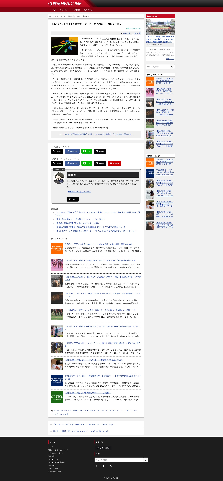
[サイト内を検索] (172, 66)
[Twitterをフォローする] (97, 466)
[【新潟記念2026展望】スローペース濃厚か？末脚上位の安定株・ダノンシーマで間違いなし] (150, 215)
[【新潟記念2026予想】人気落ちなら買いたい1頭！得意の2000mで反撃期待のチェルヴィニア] (57, 331)
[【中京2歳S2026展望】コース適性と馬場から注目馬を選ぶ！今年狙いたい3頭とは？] (57, 314)
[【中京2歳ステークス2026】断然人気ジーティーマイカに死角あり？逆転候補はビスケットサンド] (57, 298)
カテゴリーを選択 (103, 448)
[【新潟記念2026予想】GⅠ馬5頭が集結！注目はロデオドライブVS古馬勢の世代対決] (57, 265)
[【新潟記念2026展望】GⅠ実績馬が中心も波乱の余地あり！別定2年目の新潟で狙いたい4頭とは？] (57, 281)
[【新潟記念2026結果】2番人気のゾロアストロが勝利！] (57, 397)
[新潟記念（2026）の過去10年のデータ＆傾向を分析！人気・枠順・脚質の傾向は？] (57, 248)
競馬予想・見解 (74, 16)
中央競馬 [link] (86, 16)
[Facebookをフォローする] (104, 466)
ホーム (51, 16)
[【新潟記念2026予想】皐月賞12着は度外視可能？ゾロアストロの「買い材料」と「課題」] (150, 226)
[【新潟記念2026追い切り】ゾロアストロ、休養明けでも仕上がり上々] (57, 364)
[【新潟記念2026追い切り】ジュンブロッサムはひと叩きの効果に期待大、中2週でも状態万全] (57, 347)
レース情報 (61, 16)
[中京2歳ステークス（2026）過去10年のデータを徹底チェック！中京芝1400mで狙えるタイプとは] (57, 380)
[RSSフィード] (110, 466)
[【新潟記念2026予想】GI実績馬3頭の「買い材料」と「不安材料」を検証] (150, 194)
